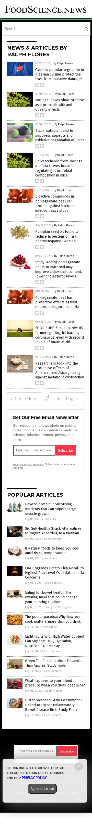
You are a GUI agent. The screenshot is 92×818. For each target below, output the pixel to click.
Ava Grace (50, 558)
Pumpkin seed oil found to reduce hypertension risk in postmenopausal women (57, 236)
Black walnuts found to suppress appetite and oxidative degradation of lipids (59, 135)
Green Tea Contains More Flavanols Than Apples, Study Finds (53, 663)
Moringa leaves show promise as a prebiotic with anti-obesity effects (59, 104)
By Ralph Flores (63, 63)
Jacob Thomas (53, 690)
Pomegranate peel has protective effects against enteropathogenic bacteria (57, 302)
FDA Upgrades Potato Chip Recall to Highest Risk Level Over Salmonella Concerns (54, 573)
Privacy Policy (34, 778)
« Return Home (25, 398)
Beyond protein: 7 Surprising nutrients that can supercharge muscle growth (50, 509)
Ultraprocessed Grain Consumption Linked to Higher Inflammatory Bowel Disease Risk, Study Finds (54, 705)
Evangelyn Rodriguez (58, 607)
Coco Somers (52, 539)
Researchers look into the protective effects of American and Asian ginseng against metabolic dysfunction (59, 370)
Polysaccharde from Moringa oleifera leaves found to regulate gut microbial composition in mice (58, 168)
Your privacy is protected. (28, 464)
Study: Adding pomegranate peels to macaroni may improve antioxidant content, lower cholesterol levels (58, 269)
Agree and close (42, 789)
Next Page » (67, 398)
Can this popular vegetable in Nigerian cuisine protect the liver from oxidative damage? (59, 74)
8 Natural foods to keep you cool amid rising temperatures (52, 550)
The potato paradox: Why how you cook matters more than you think (53, 619)
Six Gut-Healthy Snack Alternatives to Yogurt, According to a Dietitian (53, 530)
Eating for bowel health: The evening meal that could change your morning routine (51, 597)
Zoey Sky (50, 519)
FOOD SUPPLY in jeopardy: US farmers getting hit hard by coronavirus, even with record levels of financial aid (59, 335)
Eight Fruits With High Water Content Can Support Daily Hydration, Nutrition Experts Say (54, 641)
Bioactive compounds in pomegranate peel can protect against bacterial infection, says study (55, 203)
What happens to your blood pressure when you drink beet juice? (55, 682)
